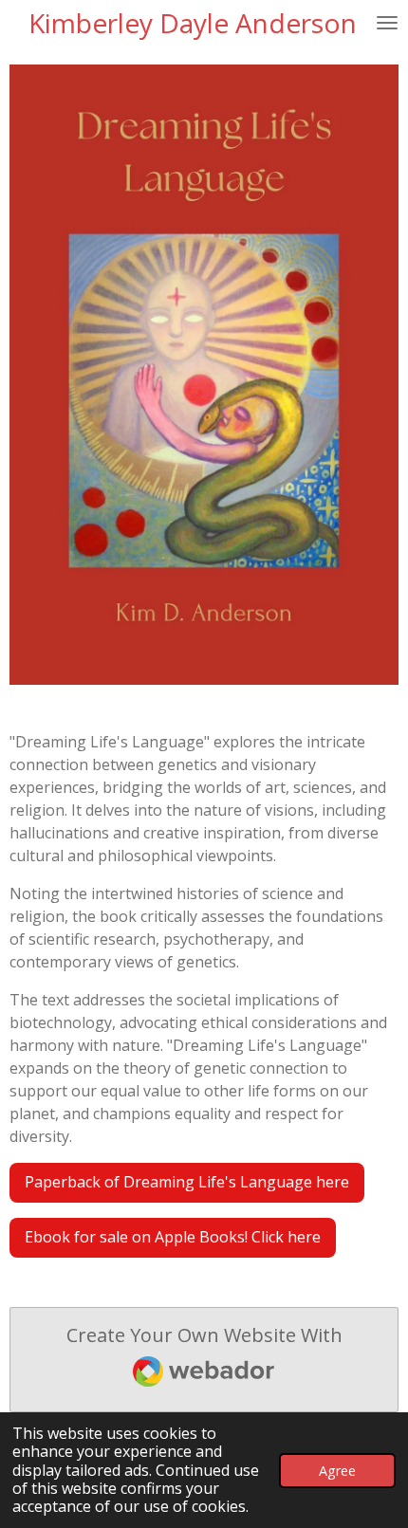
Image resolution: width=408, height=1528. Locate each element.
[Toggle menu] (387, 23)
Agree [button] (337, 1471)
